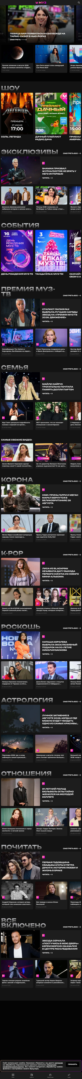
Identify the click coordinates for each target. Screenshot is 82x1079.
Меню (13, 1077)
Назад (69, 1077)
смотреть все (70, 153)
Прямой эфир (50, 1077)
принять (72, 1064)
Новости (32, 1077)
